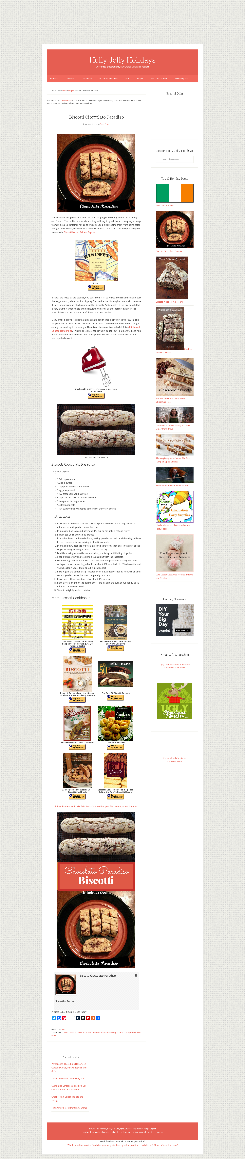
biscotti (65, 1033)
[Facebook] (1, 16)
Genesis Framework (138, 1132)
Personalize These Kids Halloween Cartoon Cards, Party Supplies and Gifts (69, 1068)
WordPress (151, 1132)
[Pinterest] (1, 17)
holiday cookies (130, 1033)
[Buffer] (1, 19)
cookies (120, 1033)
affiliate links (67, 100)
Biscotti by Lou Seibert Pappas (79, 232)
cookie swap (111, 1033)
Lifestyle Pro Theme (120, 1132)
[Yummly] (1, 22)
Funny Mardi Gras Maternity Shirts (69, 1107)
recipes (54, 1035)
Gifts (63, 1030)
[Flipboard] (1, 21)
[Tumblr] (1, 18)
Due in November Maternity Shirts (69, 1078)
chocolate (87, 1033)
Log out (160, 1132)
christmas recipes (99, 1033)
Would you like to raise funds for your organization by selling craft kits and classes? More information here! (122, 1145)
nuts (139, 1033)
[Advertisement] (85, 20)
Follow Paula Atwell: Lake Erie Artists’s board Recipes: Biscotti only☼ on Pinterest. (96, 806)
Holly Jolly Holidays (122, 60)
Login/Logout (150, 1129)
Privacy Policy (106, 1129)
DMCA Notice (94, 1129)
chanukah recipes (75, 1033)
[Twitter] (1, 15)
